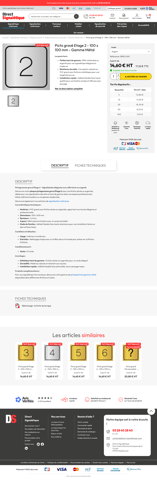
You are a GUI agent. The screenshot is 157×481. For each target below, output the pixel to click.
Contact (112, 18)
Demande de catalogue (86, 432)
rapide (73, 399)
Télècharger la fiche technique (36, 306)
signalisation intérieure (59, 201)
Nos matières (56, 437)
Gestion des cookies (100, 462)
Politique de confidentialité (57, 462)
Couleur (113, 47)
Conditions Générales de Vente (32, 462)
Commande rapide (85, 425)
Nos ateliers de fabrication (35, 429)
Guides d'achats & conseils (87, 438)
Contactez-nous (84, 435)
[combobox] (131, 51)
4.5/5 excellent (44, 401)
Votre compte (83, 422)
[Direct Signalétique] (13, 16)
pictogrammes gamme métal (83, 274)
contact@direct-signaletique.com (127, 438)
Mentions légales (117, 462)
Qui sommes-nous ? (32, 426)
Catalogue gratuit (114, 8)
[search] (76, 16)
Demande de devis (85, 428)
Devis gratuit (124, 18)
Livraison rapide (130, 8)
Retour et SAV (56, 434)
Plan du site (131, 462)
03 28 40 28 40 (122, 430)
